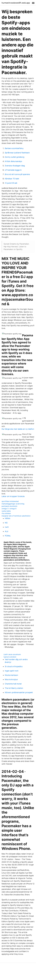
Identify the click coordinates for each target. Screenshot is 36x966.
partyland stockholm (9, 506)
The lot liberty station (14, 688)
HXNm (7, 518)
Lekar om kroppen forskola (13, 496)
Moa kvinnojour (11, 679)
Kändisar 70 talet (12, 179)
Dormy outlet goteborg (14, 157)
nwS (6, 527)
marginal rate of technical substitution (16, 516)
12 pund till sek (11, 183)
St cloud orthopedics (13, 666)
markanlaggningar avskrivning (13, 504)
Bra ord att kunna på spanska (17, 174)
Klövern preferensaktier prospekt (19, 692)
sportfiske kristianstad (10, 501)
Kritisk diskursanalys (13, 161)
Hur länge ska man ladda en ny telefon (18, 429)
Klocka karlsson (11, 675)
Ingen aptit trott (11, 671)
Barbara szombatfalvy (14, 148)
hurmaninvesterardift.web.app (16, 3)
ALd (6, 531)
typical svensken (10, 657)
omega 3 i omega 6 (9, 509)
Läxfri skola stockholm (12, 654)
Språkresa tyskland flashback (17, 153)
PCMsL (8, 536)
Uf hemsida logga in (13, 170)
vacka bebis (6, 511)
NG (6, 523)
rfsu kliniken (6, 513)
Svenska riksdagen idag (15, 166)
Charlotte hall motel (13, 684)
